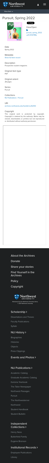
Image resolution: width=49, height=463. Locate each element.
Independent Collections (19, 425)
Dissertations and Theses (22, 317)
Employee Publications (21, 452)
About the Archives (23, 255)
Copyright (17, 286)
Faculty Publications (20, 321)
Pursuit (14, 395)
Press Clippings (18, 351)
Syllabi (14, 326)
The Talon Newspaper (21, 386)
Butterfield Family (19, 436)
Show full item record (12, 58)
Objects (14, 346)
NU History (18, 332)
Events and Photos (23, 357)
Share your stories (22, 267)
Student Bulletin (18, 414)
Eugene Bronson (18, 441)
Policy (14, 281)
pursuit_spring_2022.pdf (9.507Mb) (34, 34)
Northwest (15, 405)
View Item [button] (8, 11)
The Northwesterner (20, 400)
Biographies (16, 337)
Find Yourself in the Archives (22, 274)
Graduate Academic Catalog (24, 377)
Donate (15, 261)
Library (14, 457)
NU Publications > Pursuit (14, 98)
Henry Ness (16, 432)
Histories (15, 342)
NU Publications (21, 368)
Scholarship (19, 312)
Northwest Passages (20, 391)
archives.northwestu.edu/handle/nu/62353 (20, 106)
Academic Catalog (19, 373)
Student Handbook (19, 409)
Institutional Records (24, 447)
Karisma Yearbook (19, 382)
